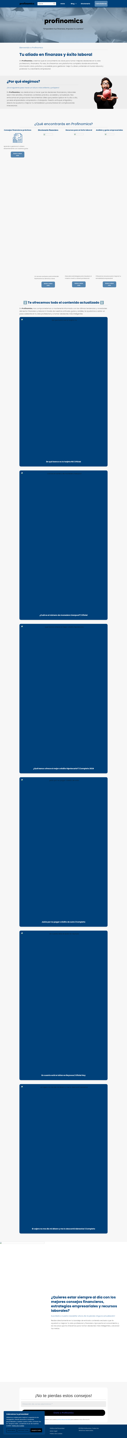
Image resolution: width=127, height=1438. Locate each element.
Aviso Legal (53, 1431)
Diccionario (85, 4)
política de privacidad (63, 1419)
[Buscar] (54, 3)
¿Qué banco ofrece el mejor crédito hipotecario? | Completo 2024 (63, 768)
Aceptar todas (36, 1430)
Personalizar (11, 1430)
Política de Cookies (18, 1426)
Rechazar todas (23, 1430)
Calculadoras (101, 4)
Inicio (63, 4)
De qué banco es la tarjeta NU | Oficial (63, 461)
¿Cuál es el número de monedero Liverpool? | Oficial (64, 615)
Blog (72, 4)
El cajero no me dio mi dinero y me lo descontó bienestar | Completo (63, 1229)
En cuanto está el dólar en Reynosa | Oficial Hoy (63, 1075)
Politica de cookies (56, 1434)
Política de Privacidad (57, 1428)
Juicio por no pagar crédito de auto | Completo (63, 922)
